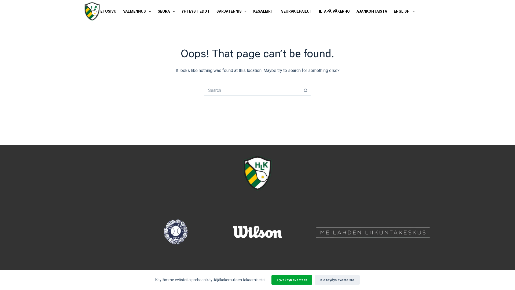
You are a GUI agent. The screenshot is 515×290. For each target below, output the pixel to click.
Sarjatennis (229, 11)
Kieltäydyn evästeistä (337, 280)
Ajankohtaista (371, 11)
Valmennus (134, 11)
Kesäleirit (263, 11)
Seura (164, 11)
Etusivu (108, 11)
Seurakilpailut (296, 11)
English (402, 11)
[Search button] (305, 90)
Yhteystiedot (196, 11)
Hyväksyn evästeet (292, 280)
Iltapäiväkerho (334, 11)
